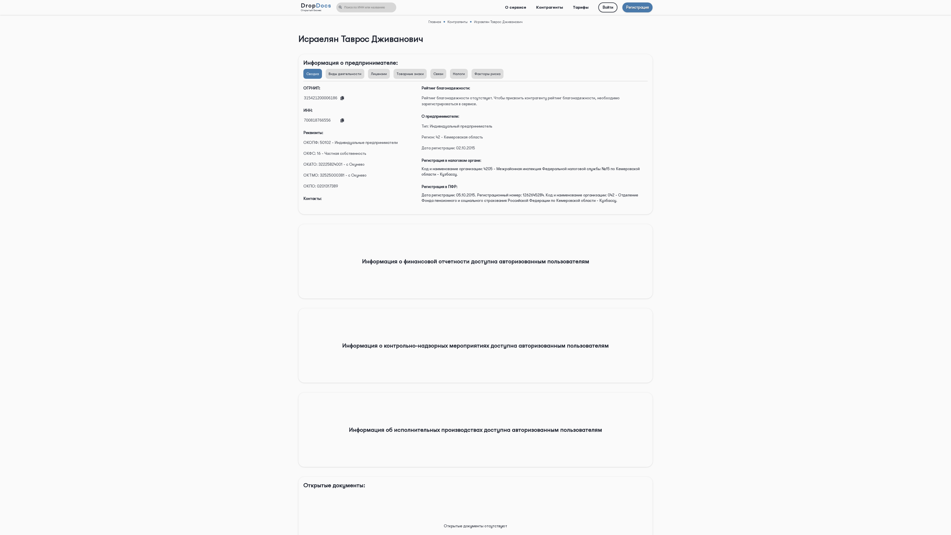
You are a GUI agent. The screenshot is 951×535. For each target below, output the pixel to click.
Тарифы (580, 7)
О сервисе (515, 7)
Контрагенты (549, 7)
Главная (434, 22)
